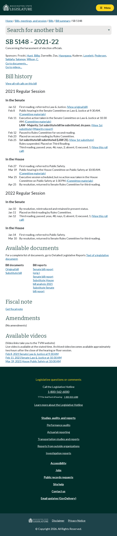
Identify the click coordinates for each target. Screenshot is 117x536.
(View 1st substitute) (81, 140)
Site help (58, 484)
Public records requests (58, 477)
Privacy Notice (76, 520)
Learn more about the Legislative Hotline (58, 405)
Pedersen (100, 55)
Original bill (12, 269)
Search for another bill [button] (58, 30)
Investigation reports (58, 453)
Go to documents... (16, 63)
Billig (37, 55)
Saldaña (10, 59)
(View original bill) (77, 107)
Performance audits (58, 425)
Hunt (30, 55)
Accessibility (58, 463)
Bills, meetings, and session (31, 20)
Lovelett (88, 55)
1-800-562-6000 (58, 392)
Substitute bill (13, 273)
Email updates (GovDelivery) (58, 498)
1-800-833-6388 (71, 397)
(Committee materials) (32, 114)
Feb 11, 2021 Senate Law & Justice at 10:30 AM (33, 357)
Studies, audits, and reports (58, 418)
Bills (51, 20)
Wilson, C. (33, 59)
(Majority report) (43, 129)
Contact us (58, 491)
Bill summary (62, 20)
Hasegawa (65, 55)
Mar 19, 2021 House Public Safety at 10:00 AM (33, 361)
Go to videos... (13, 67)
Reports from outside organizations (58, 446)
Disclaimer (58, 520)
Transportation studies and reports (58, 439)
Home (9, 20)
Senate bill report (43, 276)
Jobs (58, 470)
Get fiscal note (14, 309)
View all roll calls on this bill (21, 83)
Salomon (21, 59)
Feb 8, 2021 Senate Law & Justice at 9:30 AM (31, 354)
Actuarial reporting (58, 432)
